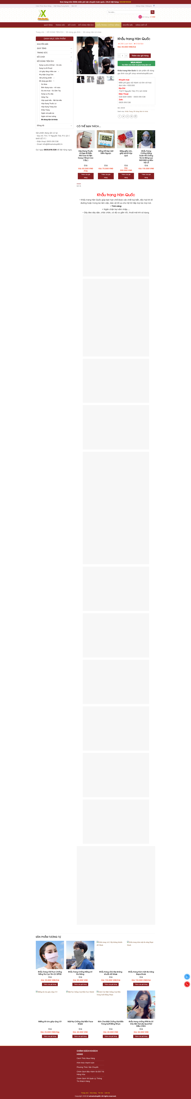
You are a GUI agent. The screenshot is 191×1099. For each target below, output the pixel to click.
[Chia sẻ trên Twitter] (123, 116)
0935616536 (125, 2)
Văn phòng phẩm (45, 78)
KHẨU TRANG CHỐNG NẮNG (108, 25)
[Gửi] (152, 12)
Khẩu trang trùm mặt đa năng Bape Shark (141, 973)
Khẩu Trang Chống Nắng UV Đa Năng (80, 973)
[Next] (111, 55)
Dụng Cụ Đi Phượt (45, 68)
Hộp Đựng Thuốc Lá (48, 103)
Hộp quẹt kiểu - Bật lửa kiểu (51, 100)
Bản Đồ (74, 6)
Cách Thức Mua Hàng (43, 6)
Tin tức (100, 1093)
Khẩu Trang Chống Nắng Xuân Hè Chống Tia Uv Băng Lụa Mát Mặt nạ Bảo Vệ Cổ (146, 157)
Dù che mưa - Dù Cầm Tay (51, 91)
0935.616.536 (50, 150)
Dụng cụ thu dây (47, 94)
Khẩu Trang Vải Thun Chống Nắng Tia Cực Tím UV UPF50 (50, 973)
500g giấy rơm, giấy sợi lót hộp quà (126, 153)
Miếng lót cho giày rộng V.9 (49, 1021)
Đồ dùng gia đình (73, 32)
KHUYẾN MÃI (128, 25)
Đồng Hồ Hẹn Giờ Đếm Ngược (105, 152)
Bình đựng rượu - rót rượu (50, 87)
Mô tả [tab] (79, 186)
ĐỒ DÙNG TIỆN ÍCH (86, 25)
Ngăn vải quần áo (47, 113)
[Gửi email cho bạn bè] (127, 116)
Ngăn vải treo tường (48, 116)
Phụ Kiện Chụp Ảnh (46, 75)
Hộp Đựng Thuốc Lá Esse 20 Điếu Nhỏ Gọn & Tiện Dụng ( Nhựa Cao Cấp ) (85, 155)
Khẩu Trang (45, 110)
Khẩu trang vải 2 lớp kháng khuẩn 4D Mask (110, 973)
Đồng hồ (40, 125)
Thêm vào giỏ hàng (140, 56)
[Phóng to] (79, 71)
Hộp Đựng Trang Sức (49, 107)
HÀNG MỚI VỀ (141, 25)
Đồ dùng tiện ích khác (92, 32)
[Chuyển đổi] (71, 48)
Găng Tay (44, 97)
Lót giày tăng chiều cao (47, 71)
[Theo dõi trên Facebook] (154, 6)
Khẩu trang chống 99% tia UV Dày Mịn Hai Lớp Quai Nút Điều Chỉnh (141, 1023)
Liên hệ (107, 1093)
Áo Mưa (44, 84)
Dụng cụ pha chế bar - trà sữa (50, 65)
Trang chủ (40, 32)
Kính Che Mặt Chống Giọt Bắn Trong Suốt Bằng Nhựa (111, 1022)
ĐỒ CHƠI (71, 25)
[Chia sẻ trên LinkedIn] (135, 116)
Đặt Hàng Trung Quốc (61, 6)
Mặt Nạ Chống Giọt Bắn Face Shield (80, 1022)
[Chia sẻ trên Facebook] (119, 116)
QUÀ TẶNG (48, 25)
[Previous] (80, 55)
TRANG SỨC (60, 25)
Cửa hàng (93, 1093)
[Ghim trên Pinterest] (131, 116)
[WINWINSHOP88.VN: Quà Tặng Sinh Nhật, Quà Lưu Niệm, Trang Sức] (47, 15)
